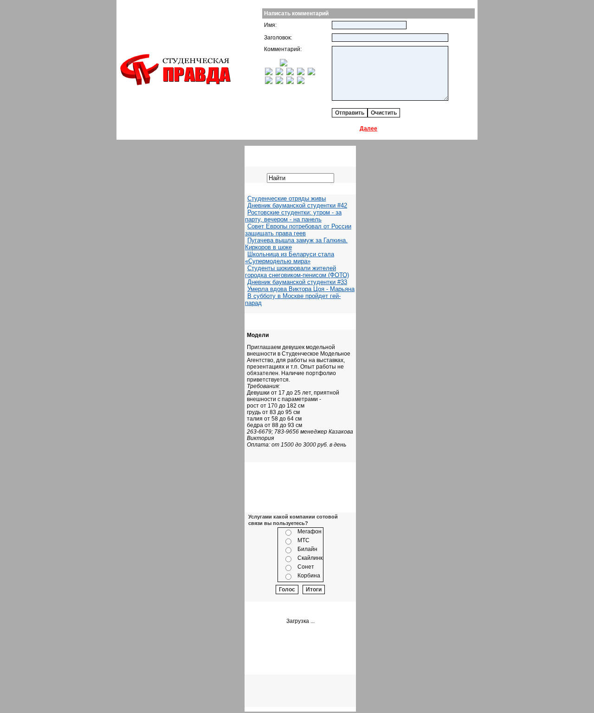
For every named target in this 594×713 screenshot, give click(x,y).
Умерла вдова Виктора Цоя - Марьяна (301, 288)
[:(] (290, 82)
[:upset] (290, 73)
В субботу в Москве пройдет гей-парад (293, 299)
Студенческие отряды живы (286, 198)
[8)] (276, 64)
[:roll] (268, 73)
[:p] (283, 64)
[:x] (300, 82)
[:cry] (279, 82)
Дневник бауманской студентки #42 (297, 205)
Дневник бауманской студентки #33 (297, 282)
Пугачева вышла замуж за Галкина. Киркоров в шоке (296, 244)
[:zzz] (300, 73)
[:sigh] (311, 73)
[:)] (265, 64)
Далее (368, 128)
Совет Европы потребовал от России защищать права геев (298, 230)
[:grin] (269, 64)
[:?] (268, 82)
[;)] (272, 64)
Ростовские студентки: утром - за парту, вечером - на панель (293, 216)
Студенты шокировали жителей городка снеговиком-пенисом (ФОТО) (297, 272)
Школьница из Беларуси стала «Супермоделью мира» (289, 258)
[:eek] (279, 73)
